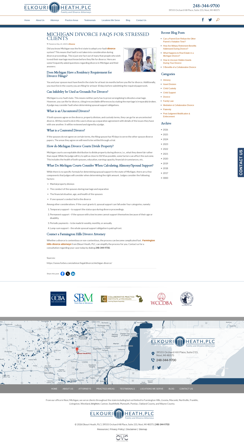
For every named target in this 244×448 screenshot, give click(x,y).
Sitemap (143, 429)
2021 (164, 153)
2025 (164, 134)
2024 (164, 139)
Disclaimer (131, 429)
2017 (164, 173)
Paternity (167, 109)
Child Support (169, 93)
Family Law (168, 101)
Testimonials (90, 20)
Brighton (95, 403)
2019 (164, 163)
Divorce (72, 44)
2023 (164, 144)
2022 (164, 149)
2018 (164, 168)
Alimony (167, 80)
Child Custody (169, 88)
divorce (111, 48)
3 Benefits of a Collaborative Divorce (179, 67)
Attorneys (54, 20)
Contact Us (141, 20)
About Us (40, 20)
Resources (102, 429)
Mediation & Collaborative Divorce (178, 105)
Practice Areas (71, 20)
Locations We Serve (111, 20)
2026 (164, 129)
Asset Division (169, 84)
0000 (164, 178)
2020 (164, 158)
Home (27, 20)
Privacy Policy (117, 429)
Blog (128, 20)
